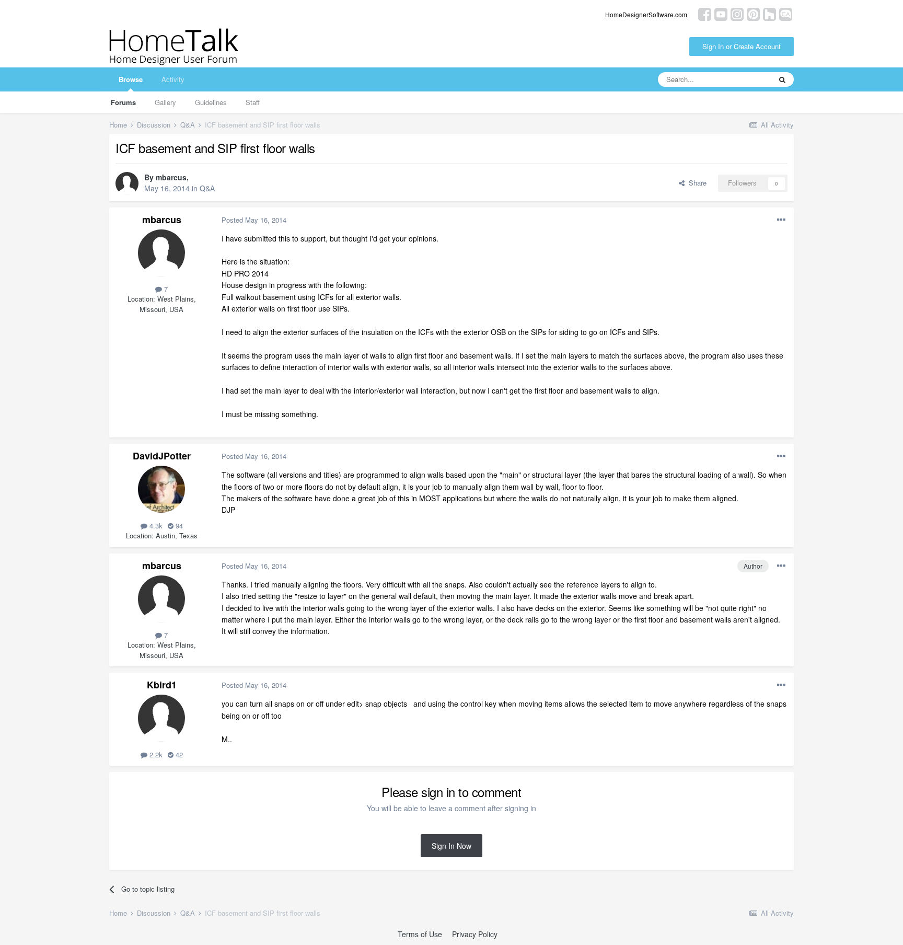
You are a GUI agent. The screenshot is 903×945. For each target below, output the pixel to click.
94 (178, 526)
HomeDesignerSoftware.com (646, 14)
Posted (254, 220)
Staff (253, 102)
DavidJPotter (162, 456)
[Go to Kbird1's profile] (161, 718)
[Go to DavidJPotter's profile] (161, 489)
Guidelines (211, 102)
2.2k (155, 754)
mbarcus (171, 177)
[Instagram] (737, 13)
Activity (172, 79)
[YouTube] (720, 13)
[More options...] (781, 220)
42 (178, 754)
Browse (131, 79)
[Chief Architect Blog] (785, 13)
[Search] (782, 79)
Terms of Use (420, 934)
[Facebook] (704, 13)
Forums (123, 102)
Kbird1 (162, 685)
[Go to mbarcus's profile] (126, 183)
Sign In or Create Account (741, 46)
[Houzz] (769, 13)
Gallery (165, 102)
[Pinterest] (753, 13)
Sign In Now (451, 845)
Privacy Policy (474, 934)
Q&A (207, 188)
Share (696, 183)
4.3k (155, 526)
